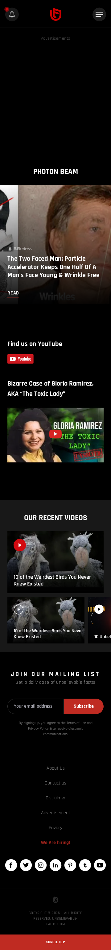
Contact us (55, 783)
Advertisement (55, 813)
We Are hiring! (55, 842)
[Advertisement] (55, 98)
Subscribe (84, 706)
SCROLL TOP (55, 942)
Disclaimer (55, 798)
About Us (56, 768)
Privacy (55, 827)
